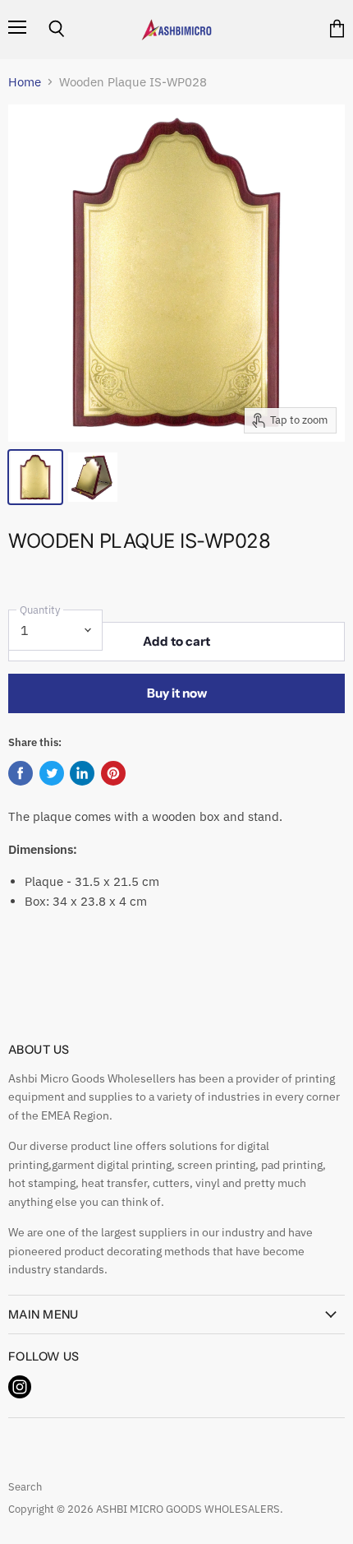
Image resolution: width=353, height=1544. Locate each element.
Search (25, 1487)
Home (24, 82)
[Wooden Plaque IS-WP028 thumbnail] (35, 477)
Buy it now (177, 693)
